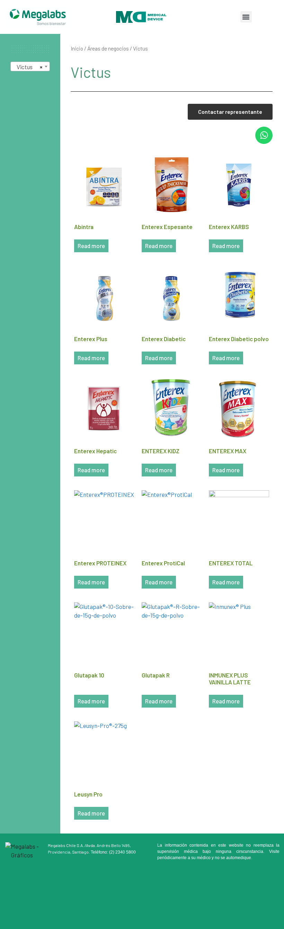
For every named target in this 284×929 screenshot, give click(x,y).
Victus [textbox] (28, 66)
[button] (246, 16)
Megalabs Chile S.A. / (67, 845)
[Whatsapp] (264, 135)
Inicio (77, 48)
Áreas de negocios (108, 48)
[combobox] (30, 66)
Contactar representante (230, 111)
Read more (91, 245)
